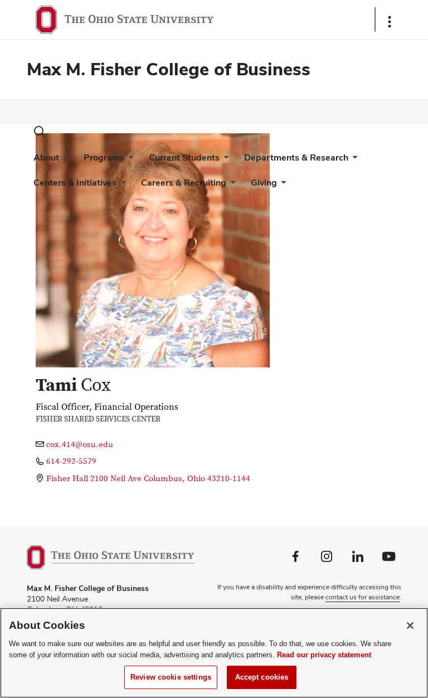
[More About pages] (63, 160)
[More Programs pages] (128, 160)
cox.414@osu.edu (79, 444)
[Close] (410, 625)
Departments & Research (296, 157)
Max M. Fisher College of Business (168, 68)
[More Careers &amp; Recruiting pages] (230, 185)
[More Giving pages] (281, 185)
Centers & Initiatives (74, 182)
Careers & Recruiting (183, 182)
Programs (104, 157)
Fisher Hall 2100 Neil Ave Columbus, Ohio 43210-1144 (148, 478)
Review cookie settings (170, 677)
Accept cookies (262, 677)
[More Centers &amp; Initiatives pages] (120, 185)
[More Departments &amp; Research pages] (352, 160)
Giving (264, 182)
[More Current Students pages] (224, 160)
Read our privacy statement (324, 655)
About (46, 157)
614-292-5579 (71, 461)
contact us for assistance (362, 597)
